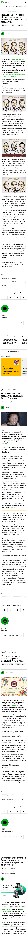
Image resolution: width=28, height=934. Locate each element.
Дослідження (19, 6)
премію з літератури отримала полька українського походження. (14, 74)
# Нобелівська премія (7, 27)
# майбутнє (20, 25)
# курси (4, 868)
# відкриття (5, 25)
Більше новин (12, 351)
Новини (3, 6)
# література (5, 401)
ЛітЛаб (4, 922)
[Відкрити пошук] (21, 2)
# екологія (4, 666)
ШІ (13, 6)
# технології (19, 27)
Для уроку (9, 6)
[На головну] (6, 2)
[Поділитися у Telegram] (4, 298)
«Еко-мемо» (14, 705)
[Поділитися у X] (10, 298)
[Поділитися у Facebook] (17, 298)
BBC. (6, 443)
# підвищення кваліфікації (8, 873)
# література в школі (7, 870)
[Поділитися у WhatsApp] (23, 298)
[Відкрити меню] (25, 2)
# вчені (12, 25)
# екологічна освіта (20, 664)
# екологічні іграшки (7, 664)
